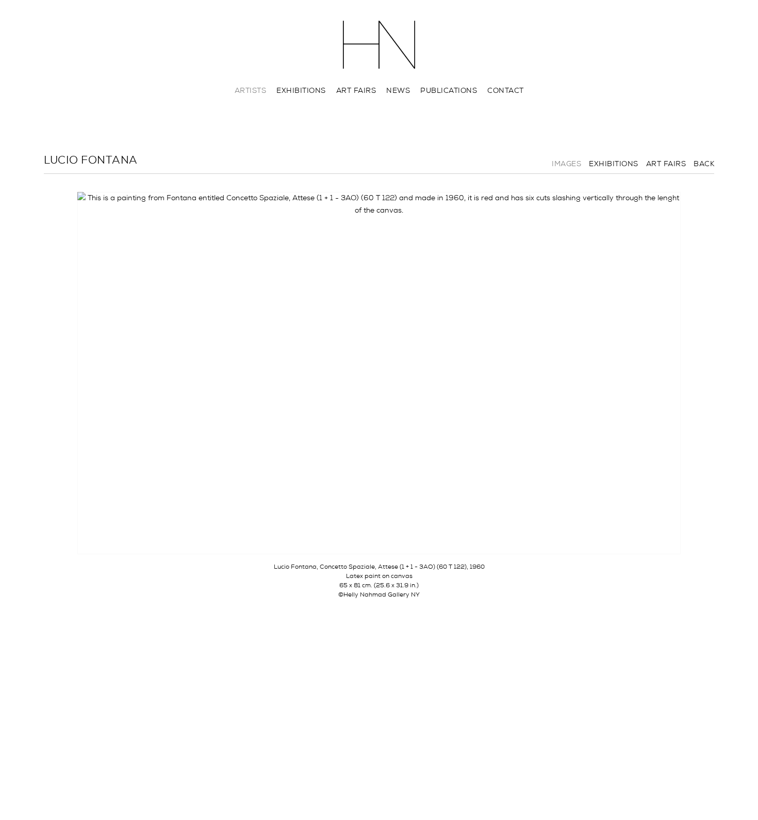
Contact (505, 90)
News (398, 90)
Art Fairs (356, 90)
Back (704, 164)
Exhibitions (301, 90)
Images (566, 164)
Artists (251, 90)
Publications (448, 90)
